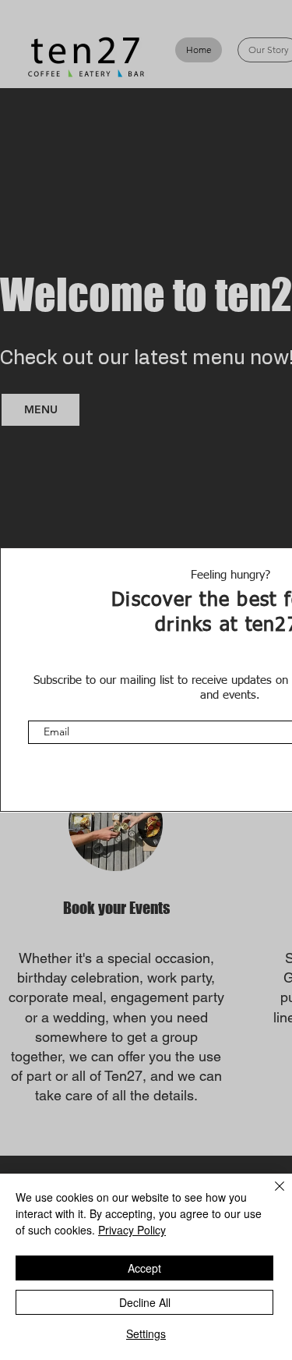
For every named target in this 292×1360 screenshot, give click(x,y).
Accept (144, 1268)
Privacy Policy (132, 1230)
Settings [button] (146, 1333)
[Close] (270, 1195)
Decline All (145, 1302)
